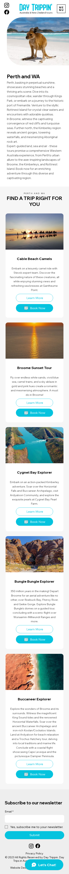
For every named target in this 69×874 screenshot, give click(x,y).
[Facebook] (6, 12)
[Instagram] (6, 5)
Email (9, 811)
